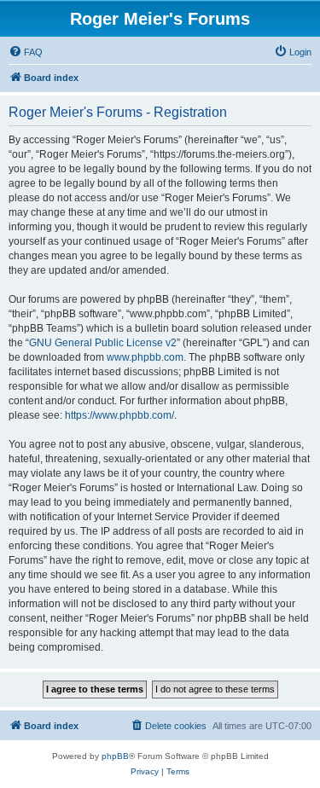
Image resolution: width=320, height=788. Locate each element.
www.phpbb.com (145, 357)
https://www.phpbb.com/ (119, 415)
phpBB (115, 756)
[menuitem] (26, 52)
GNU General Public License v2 (103, 343)
